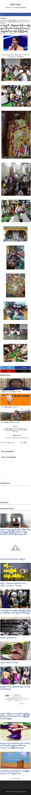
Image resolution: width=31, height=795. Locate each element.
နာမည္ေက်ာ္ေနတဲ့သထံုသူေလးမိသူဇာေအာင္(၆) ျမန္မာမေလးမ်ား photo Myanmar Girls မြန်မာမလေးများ (15, 745)
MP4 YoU (15, 4)
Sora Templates (13, 791)
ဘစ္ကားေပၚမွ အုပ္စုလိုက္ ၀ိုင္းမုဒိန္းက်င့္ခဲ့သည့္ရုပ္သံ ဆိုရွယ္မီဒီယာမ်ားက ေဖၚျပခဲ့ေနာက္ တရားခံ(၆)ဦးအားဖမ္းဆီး (15, 532)
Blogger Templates (22, 791)
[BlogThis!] (22, 442)
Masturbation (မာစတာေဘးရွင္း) (12, 559)
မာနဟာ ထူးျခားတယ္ (8, 638)
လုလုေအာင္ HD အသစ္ (9, 662)
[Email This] (20, 442)
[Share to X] (23, 442)
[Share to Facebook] (25, 442)
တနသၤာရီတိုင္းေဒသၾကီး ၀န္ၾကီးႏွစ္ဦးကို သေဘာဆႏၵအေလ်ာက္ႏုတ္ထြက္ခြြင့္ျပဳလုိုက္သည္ (15, 716)
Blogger (18, 778)
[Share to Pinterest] (26, 442)
